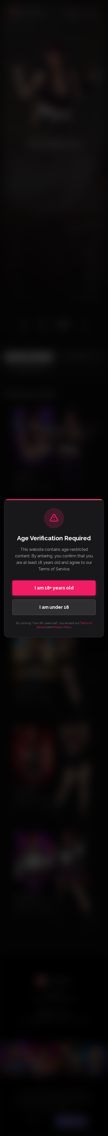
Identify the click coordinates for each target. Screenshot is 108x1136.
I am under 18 (54, 607)
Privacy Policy (62, 627)
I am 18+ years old (54, 587)
